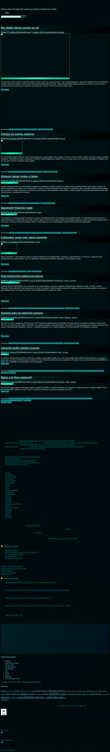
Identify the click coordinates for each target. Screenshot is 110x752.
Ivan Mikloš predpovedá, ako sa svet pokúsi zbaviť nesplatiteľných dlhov (47, 441)
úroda (28, 172)
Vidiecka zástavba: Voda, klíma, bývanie (20, 461)
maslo (22, 343)
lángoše (38, 371)
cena (10, 398)
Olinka (44, 281)
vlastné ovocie (53, 308)
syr (86, 371)
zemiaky (58, 233)
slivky (33, 203)
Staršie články (6, 402)
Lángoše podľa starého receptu (20, 347)
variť (107, 694)
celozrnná (12, 371)
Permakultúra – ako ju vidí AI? (16, 464)
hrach (23, 233)
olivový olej (68, 371)
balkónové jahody (24, 308)
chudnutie (36, 691)
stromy (83, 694)
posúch (75, 371)
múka (62, 371)
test (38, 343)
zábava (8, 506)
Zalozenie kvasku (12, 663)
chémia (15, 398)
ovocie (16, 172)
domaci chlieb (10, 667)
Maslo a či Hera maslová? (16, 377)
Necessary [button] (5, 730)
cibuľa (18, 233)
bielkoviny (4, 691)
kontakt (8, 661)
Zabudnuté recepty (12, 508)
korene (94, 691)
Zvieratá (8, 517)
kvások (104, 691)
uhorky (36, 233)
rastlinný (66, 398)
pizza (7, 675)
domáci (11, 203)
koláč (11, 343)
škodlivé (33, 343)
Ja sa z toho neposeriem (14, 554)
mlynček (57, 371)
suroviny (79, 398)
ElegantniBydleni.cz (32, 525)
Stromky (61, 32)
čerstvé (11, 172)
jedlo (10, 129)
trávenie (94, 694)
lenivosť (39, 398)
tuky (56, 343)
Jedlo (39, 212)
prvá (32, 308)
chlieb (17, 691)
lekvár (23, 203)
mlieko (51, 371)
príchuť (60, 398)
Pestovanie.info (10, 578)
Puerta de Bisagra (12, 446)
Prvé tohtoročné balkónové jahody (22, 276)
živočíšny (18, 400)
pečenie (27, 343)
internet (79, 691)
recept (32, 233)
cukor (43, 691)
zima (45, 697)
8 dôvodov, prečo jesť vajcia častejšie (24, 237)
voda (20, 697)
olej (18, 694)
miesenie (45, 371)
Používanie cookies (8, 572)
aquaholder (13, 308)
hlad (34, 398)
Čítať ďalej (5, 90)
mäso (8, 694)
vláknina (14, 698)
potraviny (21, 129)
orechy (15, 129)
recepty (65, 352)
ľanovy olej (9, 665)
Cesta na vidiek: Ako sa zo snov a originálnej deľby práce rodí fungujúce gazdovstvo (37, 590)
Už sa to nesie (10, 556)
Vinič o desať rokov (12, 678)
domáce (29, 398)
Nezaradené (10, 494)
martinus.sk (9, 492)
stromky (78, 694)
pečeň (55, 398)
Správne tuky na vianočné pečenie (22, 312)
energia (74, 691)
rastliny (63, 694)
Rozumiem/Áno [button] (63, 706)
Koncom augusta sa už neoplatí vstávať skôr (22, 552)
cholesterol (13, 271)
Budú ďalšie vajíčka (12, 459)
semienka (71, 694)
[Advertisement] (55, 108)
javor (7, 673)
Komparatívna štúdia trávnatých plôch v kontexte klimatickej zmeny (30, 582)
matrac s (38, 533)
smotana (81, 371)
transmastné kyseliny (47, 343)
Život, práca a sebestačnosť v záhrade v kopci (22, 462)
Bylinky (8, 473)
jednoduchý (26, 371)
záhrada (52, 697)
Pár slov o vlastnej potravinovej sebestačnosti (22, 457)
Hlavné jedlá (10, 482)
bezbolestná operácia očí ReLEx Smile (63, 538)
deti (48, 691)
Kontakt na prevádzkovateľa (11, 566)
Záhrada (8, 509)
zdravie (73, 281)
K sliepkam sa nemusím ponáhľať (32, 448)
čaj (65, 698)
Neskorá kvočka (11, 550)
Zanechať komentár (45, 129)
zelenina (39, 697)
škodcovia (28, 129)
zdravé (34, 129)
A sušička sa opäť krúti (13, 558)
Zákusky (67, 317)
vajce (41, 233)
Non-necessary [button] (6, 740)
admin (48, 32)
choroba (29, 691)
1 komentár (27, 400)
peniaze (38, 694)
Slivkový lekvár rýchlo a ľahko (19, 176)
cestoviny (12, 233)
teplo (88, 694)
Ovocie (62, 139)
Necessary (7, 732)
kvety (100, 691)
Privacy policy (6, 570)
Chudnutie (60, 382)
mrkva (27, 233)
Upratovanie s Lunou (13, 504)
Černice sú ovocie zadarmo (17, 134)
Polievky (8, 498)
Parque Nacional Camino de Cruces (19, 443)
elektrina (17, 203)
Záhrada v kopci (11, 546)
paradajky (32, 694)
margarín (16, 343)
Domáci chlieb (10, 477)
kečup (33, 371)
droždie (19, 371)
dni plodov (9, 669)
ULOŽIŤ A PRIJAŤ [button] (8, 750)
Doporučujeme (10, 480)
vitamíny (34, 172)
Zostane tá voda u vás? (14, 615)
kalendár (89, 691)
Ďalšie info (82, 706)
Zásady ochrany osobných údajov (14, 568)
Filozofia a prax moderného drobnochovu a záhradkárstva (27, 598)
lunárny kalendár (11, 490)
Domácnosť (58, 281)
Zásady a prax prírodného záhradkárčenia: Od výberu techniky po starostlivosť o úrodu (38, 605)
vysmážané (91, 371)
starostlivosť (39, 308)
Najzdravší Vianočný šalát (16, 207)
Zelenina (8, 515)
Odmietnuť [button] (74, 706)
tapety (68, 529)
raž (6, 671)
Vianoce (47, 233)
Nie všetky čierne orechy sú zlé (20, 27)
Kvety (7, 486)
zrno (102, 371)
